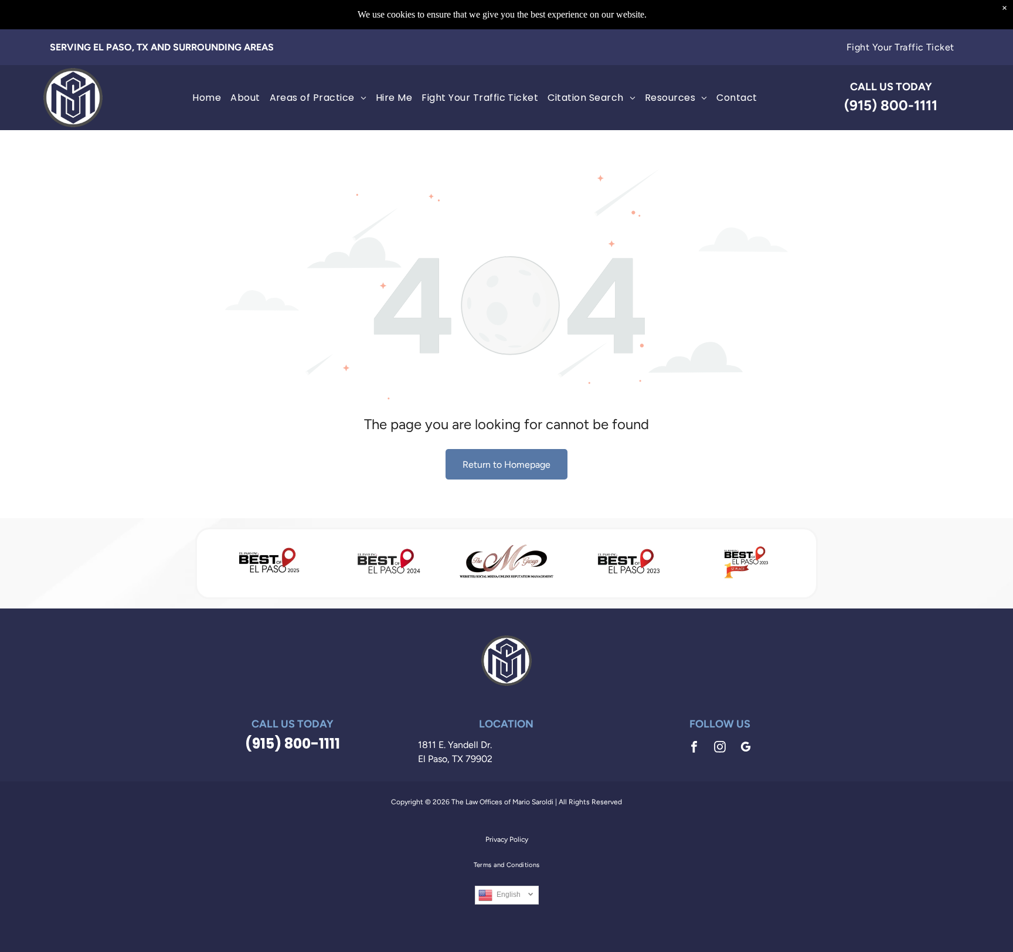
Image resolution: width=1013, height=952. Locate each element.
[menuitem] (900, 47)
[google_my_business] (745, 748)
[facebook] (694, 748)
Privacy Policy (506, 839)
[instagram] (720, 748)
